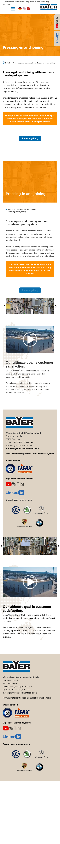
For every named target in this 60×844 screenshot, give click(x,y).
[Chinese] (28, 8)
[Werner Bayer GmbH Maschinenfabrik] (48, 7)
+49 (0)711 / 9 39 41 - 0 (23, 442)
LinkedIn (57, 38)
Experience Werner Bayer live (57, 22)
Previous (4, 306)
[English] (24, 8)
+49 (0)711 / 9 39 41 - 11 (21, 446)
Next (56, 306)
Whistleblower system (43, 454)
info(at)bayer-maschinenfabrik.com (22, 449)
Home (7, 63)
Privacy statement (14, 454)
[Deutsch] (20, 8)
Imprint (27, 454)
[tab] (30, 140)
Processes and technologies (23, 63)
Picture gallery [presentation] (30, 138)
